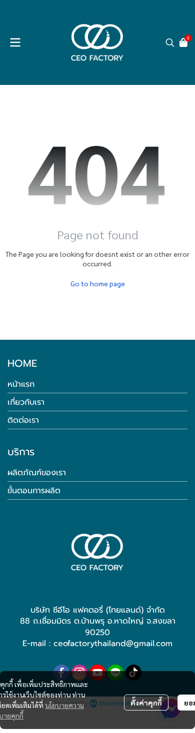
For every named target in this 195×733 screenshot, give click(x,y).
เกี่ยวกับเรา (26, 402)
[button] (170, 42)
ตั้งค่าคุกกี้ (146, 702)
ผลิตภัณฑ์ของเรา (37, 473)
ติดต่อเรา (23, 420)
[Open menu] (15, 42)
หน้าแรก (21, 384)
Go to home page (97, 283)
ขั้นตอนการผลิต (34, 491)
